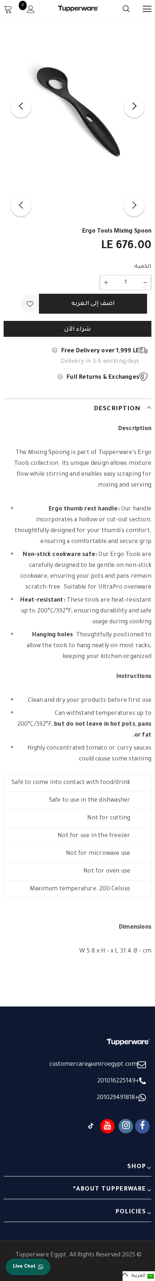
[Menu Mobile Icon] (147, 9)
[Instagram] (126, 1126)
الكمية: (142, 267)
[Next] (134, 107)
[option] (77, 107)
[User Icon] (31, 9)
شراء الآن (77, 329)
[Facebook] (142, 1126)
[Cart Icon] (8, 9)
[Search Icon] (119, 9)
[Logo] (78, 9)
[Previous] (21, 107)
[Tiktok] (91, 1126)
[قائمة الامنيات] (30, 303)
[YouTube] (107, 1126)
